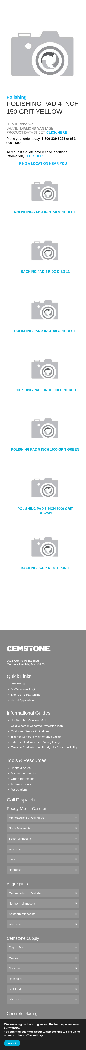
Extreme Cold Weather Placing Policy (35, 742)
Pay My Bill (18, 683)
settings (38, 1035)
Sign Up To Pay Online (25, 694)
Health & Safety (21, 768)
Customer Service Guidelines (30, 731)
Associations (19, 789)
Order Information (22, 778)
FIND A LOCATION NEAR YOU (43, 163)
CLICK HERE (56, 132)
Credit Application (22, 700)
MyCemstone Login (24, 689)
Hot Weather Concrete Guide (30, 720)
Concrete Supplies (21, 16)
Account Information (24, 773)
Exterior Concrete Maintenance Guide (36, 736)
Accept (12, 1043)
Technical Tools (21, 784)
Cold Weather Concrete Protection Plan (37, 725)
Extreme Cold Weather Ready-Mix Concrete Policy (44, 747)
